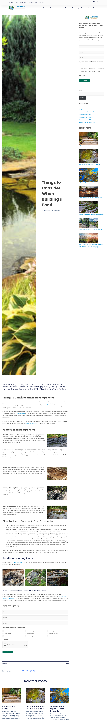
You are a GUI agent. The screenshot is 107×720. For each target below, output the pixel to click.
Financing (75, 8)
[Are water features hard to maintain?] (88, 156)
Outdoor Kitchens (9, 636)
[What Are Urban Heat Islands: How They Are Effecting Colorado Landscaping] (88, 238)
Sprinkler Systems (53, 633)
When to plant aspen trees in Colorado (57, 708)
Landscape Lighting (31, 631)
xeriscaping (44, 404)
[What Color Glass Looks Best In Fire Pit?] (88, 191)
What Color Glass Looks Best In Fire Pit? (90, 198)
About (83, 8)
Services (43, 8)
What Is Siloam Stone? (9, 707)
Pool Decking (30, 636)
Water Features (30, 633)
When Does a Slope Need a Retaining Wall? (91, 214)
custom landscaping (31, 423)
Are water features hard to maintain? (35, 707)
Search (81, 91)
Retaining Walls (53, 631)
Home (36, 8)
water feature (21, 414)
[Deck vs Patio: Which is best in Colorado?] (88, 223)
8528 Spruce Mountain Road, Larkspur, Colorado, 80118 (26, 3)
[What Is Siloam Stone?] (88, 138)
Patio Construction (9, 631)
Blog (89, 8)
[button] (4, 577)
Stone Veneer (8, 633)
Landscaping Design (85, 114)
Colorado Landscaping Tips (87, 112)
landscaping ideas (18, 562)
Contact (95, 8)
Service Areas (54, 8)
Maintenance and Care (86, 120)
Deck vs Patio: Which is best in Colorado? (91, 229)
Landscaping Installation (86, 117)
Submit (8, 652)
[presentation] (15, 644)
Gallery (65, 8)
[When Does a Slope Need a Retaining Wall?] (88, 207)
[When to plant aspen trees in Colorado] (88, 174)
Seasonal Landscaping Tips (87, 122)
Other (50, 636)
